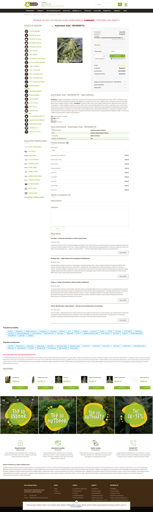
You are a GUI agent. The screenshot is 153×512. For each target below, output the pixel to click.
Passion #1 (62, 331)
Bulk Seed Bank (63, 348)
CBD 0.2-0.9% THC (35, 132)
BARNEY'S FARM (33, 164)
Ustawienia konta (78, 495)
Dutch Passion (106, 346)
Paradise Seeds (127, 346)
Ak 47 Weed (116, 333)
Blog (56, 488)
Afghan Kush (69, 333)
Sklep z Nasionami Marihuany (119, 497)
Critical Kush (138, 331)
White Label (11, 348)
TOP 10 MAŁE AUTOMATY (37, 82)
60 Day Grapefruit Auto (136, 333)
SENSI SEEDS (32, 155)
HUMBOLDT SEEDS (34, 180)
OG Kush (110, 331)
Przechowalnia (77, 491)
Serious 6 (10, 331)
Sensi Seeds (50, 346)
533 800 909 (46, 4)
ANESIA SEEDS (32, 193)
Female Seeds (96, 346)
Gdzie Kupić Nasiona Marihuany (119, 500)
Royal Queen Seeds (75, 346)
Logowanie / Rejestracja (80, 488)
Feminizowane (115, 491)
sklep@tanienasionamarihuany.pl (54, 6)
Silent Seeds (116, 346)
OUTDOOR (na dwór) (35, 39)
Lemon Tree (94, 331)
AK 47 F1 (78, 333)
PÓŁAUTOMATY (34, 99)
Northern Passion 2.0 (31, 331)
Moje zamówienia (78, 497)
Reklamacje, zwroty (97, 497)
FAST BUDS (31, 151)
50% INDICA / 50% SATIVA (37, 58)
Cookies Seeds (40, 346)
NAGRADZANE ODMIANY (37, 120)
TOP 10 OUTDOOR (34, 70)
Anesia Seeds (30, 346)
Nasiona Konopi (115, 493)
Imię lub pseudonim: (56, 200)
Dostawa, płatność (97, 495)
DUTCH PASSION (33, 159)
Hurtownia (58, 493)
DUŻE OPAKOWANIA (35, 124)
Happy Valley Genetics (139, 346)
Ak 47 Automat (128, 331)
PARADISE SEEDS (33, 184)
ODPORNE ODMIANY (35, 91)
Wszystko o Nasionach (117, 495)
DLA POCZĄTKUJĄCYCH (36, 116)
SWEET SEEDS (32, 167)
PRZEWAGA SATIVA (35, 47)
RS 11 (69, 331)
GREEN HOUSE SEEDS (35, 176)
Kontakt (75, 493)
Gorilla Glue (22, 335)
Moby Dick (77, 331)
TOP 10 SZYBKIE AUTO (36, 78)
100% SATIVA (33, 51)
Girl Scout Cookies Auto (23, 333)
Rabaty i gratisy (96, 491)
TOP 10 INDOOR (34, 66)
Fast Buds (10, 346)
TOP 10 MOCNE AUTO (36, 74)
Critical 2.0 (125, 333)
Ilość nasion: (98, 51)
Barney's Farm (19, 346)
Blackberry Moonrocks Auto (91, 333)
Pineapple (85, 331)
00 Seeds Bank (52, 348)
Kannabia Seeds (41, 348)
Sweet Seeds (86, 346)
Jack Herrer (11, 333)
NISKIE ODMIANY (34, 95)
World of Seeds (74, 348)
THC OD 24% (33, 107)
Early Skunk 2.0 (43, 331)
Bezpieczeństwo (96, 493)
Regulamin (95, 488)
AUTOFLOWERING (34, 31)
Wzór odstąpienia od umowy (100, 500)
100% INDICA (33, 54)
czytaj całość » (123, 252)
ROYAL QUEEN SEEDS (34, 147)
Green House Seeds (62, 346)
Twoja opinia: (54, 207)
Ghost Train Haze (36, 333)
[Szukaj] (120, 4)
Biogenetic (122, 68)
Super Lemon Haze (49, 333)
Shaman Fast (19, 331)
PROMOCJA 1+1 (34, 128)
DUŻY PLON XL (34, 103)
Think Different (12, 335)
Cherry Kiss (118, 331)
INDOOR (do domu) (35, 35)
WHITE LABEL (32, 188)
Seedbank (30, 335)
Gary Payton (60, 333)
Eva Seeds (31, 348)
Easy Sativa (53, 331)
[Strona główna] (31, 4)
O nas (56, 491)
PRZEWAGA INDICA (35, 43)
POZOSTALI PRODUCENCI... (35, 197)
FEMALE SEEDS (33, 172)
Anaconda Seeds (21, 348)
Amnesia (102, 331)
